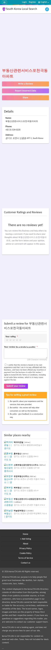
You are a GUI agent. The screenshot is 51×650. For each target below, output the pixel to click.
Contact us (25, 563)
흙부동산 (18, 454)
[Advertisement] (25, 41)
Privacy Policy (25, 548)
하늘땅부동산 (20, 511)
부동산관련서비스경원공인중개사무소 (30, 499)
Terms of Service (25, 558)
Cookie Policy (25, 553)
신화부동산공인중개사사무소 (26, 465)
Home (25, 534)
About (25, 544)
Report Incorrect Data (25, 91)
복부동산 (18, 488)
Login (24, 2)
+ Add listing (25, 539)
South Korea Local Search (21, 9)
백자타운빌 (19, 442)
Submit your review (16, 386)
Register (32, 2)
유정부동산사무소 (22, 476)
